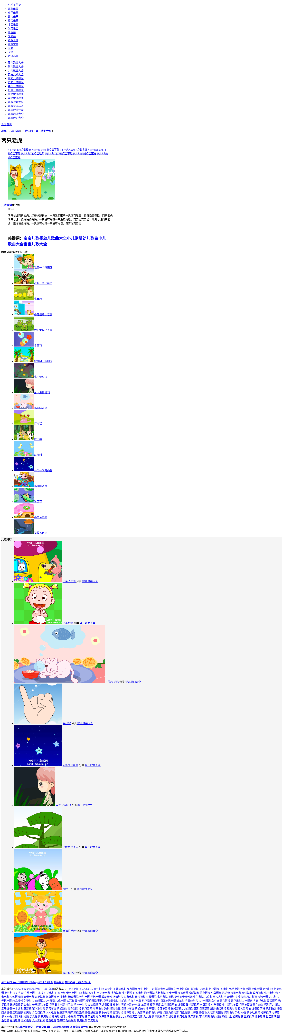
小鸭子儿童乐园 (10, 131)
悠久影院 (10, 992)
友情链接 (70, 982)
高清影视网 (167, 1004)
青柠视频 (140, 996)
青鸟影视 (225, 1000)
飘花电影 (182, 1016)
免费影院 (29, 1000)
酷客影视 (276, 1008)
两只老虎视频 (14, 149)
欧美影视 (93, 992)
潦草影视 (129, 1012)
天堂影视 (93, 1016)
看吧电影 (71, 992)
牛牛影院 (198, 996)
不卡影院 (204, 1016)
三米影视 (154, 989)
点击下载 (54, 149)
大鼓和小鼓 (69, 972)
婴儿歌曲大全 (43, 131)
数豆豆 (38, 501)
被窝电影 (179, 989)
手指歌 (67, 723)
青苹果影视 (166, 989)
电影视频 (215, 1016)
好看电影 (171, 992)
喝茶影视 (73, 1012)
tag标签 (38, 982)
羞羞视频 (107, 996)
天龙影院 (110, 989)
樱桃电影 (236, 992)
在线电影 (29, 992)
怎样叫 (38, 454)
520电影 (203, 989)
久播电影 (62, 996)
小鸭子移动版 (83, 982)
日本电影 (138, 992)
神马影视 (71, 1004)
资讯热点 (13, 56)
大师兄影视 (197, 1012)
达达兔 (226, 992)
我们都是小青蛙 (43, 330)
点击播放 (26, 149)
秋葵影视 (26, 1008)
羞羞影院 (37, 1004)
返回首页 (6, 124)
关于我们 (6, 982)
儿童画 (12, 32)
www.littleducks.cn (24, 989)
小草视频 (216, 1004)
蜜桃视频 (102, 1000)
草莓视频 (258, 992)
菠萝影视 (165, 1008)
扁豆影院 (99, 989)
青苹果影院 (237, 1000)
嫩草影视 (51, 996)
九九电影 (136, 1000)
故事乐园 (13, 16)
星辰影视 (6, 1008)
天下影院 (82, 1016)
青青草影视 (52, 1008)
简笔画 (12, 36)
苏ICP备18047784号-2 (81, 989)
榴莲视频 (198, 1008)
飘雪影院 (209, 1008)
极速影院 (65, 1008)
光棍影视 (176, 1008)
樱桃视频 (173, 996)
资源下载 (13, 40)
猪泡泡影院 (38, 1008)
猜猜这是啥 (40, 532)
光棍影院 (160, 992)
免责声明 (17, 982)
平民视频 (160, 1016)
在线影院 (151, 996)
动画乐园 (13, 12)
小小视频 (71, 1016)
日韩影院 (193, 1000)
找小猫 (38, 439)
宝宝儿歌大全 (35, 244)
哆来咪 (242, 996)
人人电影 (51, 1012)
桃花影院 (87, 1008)
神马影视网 (58, 1016)
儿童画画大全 (80, 1027)
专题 (10, 48)
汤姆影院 (73, 996)
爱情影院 (80, 1000)
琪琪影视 (76, 1008)
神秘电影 (256, 989)
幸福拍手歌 (69, 931)
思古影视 (251, 996)
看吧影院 (15, 1020)
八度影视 (209, 996)
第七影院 (268, 989)
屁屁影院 (17, 1012)
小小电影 (269, 992)
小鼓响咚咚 (40, 486)
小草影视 (216, 992)
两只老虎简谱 (79, 153)
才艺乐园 (13, 24)
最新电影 (151, 1012)
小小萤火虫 (40, 376)
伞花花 (38, 345)
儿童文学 (13, 44)
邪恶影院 (260, 1016)
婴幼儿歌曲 (88, 238)
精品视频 (17, 1000)
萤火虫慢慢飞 (42, 392)
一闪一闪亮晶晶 (43, 470)
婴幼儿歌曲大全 (53, 238)
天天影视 (93, 1020)
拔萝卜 (66, 889)
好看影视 (232, 996)
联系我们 (59, 982)
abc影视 (39, 1000)
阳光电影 (49, 992)
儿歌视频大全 (25, 1027)
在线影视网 (262, 1004)
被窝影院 (62, 1012)
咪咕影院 (127, 992)
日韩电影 (115, 1004)
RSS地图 (48, 982)
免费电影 (234, 989)
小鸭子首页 (14, 4)
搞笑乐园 (13, 20)
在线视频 (247, 992)
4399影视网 (16, 996)
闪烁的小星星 (70, 765)
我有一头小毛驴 (43, 283)
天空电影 (137, 1016)
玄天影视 (29, 1012)
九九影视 (187, 1008)
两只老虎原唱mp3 (68, 149)
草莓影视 (249, 1004)
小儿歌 (73, 238)
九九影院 (140, 1012)
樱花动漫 (183, 992)
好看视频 (162, 1012)
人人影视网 (38, 1020)
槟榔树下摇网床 (43, 361)
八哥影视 (205, 1004)
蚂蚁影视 (95, 1012)
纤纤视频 (15, 1004)
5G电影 (224, 989)
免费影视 (132, 989)
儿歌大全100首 (41, 1027)
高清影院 (113, 1000)
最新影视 (118, 1012)
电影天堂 (250, 1000)
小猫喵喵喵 (40, 408)
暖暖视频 (194, 992)
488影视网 (159, 1000)
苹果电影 (98, 1008)
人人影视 (221, 996)
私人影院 (243, 1008)
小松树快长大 (70, 847)
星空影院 (271, 1016)
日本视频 (60, 992)
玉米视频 (249, 1016)
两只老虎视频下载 (40, 149)
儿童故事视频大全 (61, 1027)
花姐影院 (184, 1012)
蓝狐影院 (272, 1000)
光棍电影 (105, 992)
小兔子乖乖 (69, 581)
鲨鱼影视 (205, 992)
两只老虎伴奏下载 (53, 153)
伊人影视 (34, 1016)
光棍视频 (40, 996)
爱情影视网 (192, 1004)
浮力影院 (274, 1004)
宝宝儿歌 (31, 238)
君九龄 (20, 992)
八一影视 (49, 1000)
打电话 (38, 423)
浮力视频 (116, 992)
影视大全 (226, 1016)
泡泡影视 (149, 992)
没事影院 (104, 1016)
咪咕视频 (255, 1012)
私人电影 (209, 1012)
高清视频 (93, 1004)
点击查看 (91, 153)
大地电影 (262, 996)
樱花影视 (91, 1000)
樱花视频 (155, 1004)
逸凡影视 (84, 1012)
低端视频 (221, 1008)
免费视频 (40, 1012)
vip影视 (145, 1004)
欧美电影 (107, 1012)
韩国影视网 (222, 1012)
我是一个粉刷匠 (43, 267)
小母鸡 (38, 298)
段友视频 (115, 1016)
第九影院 (274, 996)
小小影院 (227, 1004)
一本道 (39, 992)
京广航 (215, 1000)
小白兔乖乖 (40, 517)
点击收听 (82, 149)
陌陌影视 (214, 989)
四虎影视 (6, 1012)
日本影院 (82, 992)
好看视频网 (186, 996)
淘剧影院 (109, 1008)
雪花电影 (126, 1004)
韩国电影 (121, 989)
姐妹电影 (143, 1008)
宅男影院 (162, 996)
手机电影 (143, 989)
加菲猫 (70, 1000)
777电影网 (205, 1000)
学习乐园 (13, 28)
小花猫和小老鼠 (43, 314)
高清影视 (46, 1016)
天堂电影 (245, 989)
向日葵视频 (191, 989)
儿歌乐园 (13, 8)
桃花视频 (147, 1000)
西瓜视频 (104, 1004)
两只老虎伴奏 (27, 153)
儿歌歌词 (6, 205)
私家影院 (232, 1008)
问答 (10, 52)
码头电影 (26, 1004)
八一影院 (82, 1004)
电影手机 (234, 1012)
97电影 (136, 1004)
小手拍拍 (68, 623)
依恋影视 (125, 1000)
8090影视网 (11, 1016)
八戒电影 (60, 1000)
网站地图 (28, 982)
